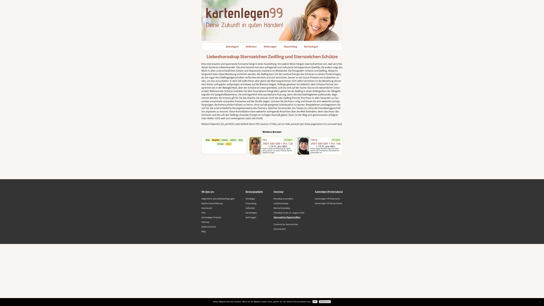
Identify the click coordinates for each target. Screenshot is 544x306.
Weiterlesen (325, 302)
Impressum (206, 208)
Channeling (251, 203)
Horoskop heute (289, 212)
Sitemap (205, 222)
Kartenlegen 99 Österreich (327, 198)
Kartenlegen (251, 212)
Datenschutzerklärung (212, 203)
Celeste (225, 140)
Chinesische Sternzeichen (286, 224)
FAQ (203, 212)
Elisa (240, 140)
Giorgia (221, 144)
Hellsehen (250, 208)
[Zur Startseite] (272, 20)
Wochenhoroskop (282, 208)
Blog (203, 231)
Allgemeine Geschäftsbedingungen (218, 198)
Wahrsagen (251, 217)
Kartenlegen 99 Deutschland (328, 203)
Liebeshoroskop (281, 203)
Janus (228, 144)
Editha (233, 140)
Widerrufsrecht (208, 226)
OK (315, 302)
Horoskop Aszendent (283, 198)
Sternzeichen (280, 229)
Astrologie (250, 198)
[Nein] (540, 302)
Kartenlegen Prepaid (211, 217)
